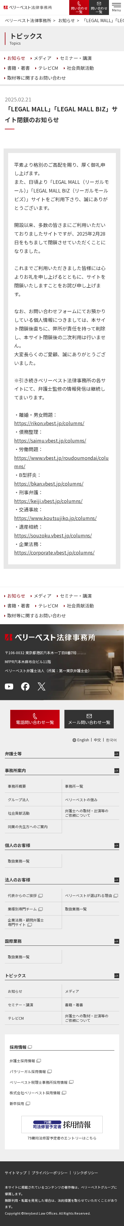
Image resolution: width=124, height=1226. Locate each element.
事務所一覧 (74, 786)
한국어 (111, 740)
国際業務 (13, 941)
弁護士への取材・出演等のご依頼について (86, 813)
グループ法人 (18, 799)
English (83, 740)
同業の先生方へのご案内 (28, 826)
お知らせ (15, 991)
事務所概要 (17, 786)
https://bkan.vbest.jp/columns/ (48, 483)
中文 (97, 740)
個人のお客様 (17, 845)
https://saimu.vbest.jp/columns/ (50, 440)
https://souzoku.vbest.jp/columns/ (53, 535)
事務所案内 (15, 770)
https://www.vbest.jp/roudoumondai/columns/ (61, 462)
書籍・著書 (74, 1004)
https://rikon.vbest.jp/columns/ (49, 423)
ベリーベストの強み (81, 799)
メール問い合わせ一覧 (89, 722)
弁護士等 (13, 754)
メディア (72, 991)
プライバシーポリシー (50, 1173)
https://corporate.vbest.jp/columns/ (54, 552)
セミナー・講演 (20, 1004)
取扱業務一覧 (18, 860)
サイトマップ (15, 1173)
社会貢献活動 (18, 813)
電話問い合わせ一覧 (35, 722)
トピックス (15, 975)
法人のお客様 (17, 880)
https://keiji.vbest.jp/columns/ (48, 500)
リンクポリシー (85, 1173)
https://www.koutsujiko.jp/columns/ (55, 518)
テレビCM (16, 1018)
